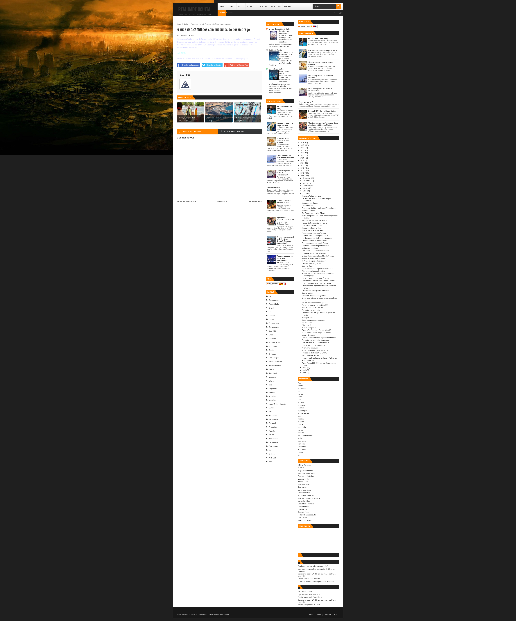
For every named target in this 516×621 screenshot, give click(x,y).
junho (305, 193)
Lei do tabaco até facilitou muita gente (317, 238)
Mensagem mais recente (186, 201)
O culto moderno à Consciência (310, 597)
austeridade (274, 304)
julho (305, 191)
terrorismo (273, 446)
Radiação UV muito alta (311, 310)
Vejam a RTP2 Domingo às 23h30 (315, 236)
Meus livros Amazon (305, 495)
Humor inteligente (309, 328)
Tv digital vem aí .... (310, 317)
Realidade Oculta (194, 9)
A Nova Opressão (304, 465)
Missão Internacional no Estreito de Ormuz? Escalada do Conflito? (285, 240)
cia (270, 312)
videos (272, 454)
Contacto (327, 614)
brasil (271, 308)
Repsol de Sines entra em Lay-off (315, 223)
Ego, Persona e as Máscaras (309, 594)
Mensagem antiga (255, 201)
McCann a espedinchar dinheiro (314, 261)
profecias (273, 427)
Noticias (263, 6)
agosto (305, 188)
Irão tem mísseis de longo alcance (285, 124)
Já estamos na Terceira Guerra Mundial (283, 140)
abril (304, 370)
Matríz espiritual (304, 493)
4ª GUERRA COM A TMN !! (312, 308)
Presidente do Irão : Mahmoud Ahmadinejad (319, 208)
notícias (272, 400)
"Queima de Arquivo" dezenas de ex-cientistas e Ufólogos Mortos (285, 221)
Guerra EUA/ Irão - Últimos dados (284, 202)
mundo (272, 393)
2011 (302, 171)
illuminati (273, 373)
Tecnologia (276, 6)
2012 (271, 296)
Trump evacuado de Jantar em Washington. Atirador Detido (285, 259)
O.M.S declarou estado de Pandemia (316, 283)
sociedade (273, 439)
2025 (302, 145)
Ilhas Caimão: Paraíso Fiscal (313, 230)
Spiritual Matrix (275, 50)
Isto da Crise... (307, 322)
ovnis (271, 408)
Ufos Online (302, 518)
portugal (272, 423)
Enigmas (231, 6)
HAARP (241, 6)
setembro (306, 186)
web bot (272, 458)
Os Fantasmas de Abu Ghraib (313, 213)
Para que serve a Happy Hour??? (315, 305)
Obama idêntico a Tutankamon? (314, 241)
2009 (302, 176)
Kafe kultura (302, 487)
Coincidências (307, 206)
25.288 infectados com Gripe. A (314, 303)
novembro (307, 181)
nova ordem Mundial (277, 404)
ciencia (272, 316)
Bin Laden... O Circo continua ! (314, 345)
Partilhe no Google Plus (239, 65)
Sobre (318, 614)
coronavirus (274, 327)
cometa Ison (274, 323)
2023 (302, 150)
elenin (271, 350)
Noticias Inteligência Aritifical (309, 498)
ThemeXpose (217, 614)
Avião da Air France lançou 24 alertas (316, 333)
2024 (302, 148)
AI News (301, 468)
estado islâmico (275, 362)
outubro (306, 183)
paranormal (273, 419)
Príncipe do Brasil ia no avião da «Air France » (320, 358)
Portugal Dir (302, 509)
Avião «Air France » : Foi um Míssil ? (316, 330)
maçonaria (273, 389)
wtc (270, 462)
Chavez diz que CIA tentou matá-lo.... (316, 343)
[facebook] (335, 13)
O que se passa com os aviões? (314, 253)
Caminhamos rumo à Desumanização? (313, 566)
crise (271, 335)
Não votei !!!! (307, 325)
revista (272, 431)
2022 (302, 153)
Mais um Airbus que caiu (311, 196)
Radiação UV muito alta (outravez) (315, 340)
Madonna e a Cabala (310, 203)
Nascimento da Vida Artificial (309, 579)
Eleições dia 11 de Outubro (312, 225)
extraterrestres (275, 366)
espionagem (274, 358)
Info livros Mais (304, 484)
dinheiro (272, 339)
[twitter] (340, 13)
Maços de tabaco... (309, 335)
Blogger (226, 614)
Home (221, 6)
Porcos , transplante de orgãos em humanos (319, 338)
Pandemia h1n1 (308, 361)
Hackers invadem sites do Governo (315, 278)
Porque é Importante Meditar (309, 605)
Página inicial (222, 201)
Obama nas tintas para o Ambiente (315, 290)
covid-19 (272, 331)
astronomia (273, 300)
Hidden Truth (303, 482)
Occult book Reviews (306, 504)
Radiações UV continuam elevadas (315, 251)
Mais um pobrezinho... (310, 248)
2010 (302, 173)
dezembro (307, 178)
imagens (272, 377)
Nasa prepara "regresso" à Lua (314, 233)
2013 (302, 166)
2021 (302, 155)
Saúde (271, 435)
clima (271, 319)
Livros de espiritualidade (279, 29)
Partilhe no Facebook (190, 65)
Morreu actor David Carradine (313, 258)
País (270, 412)
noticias (272, 396)
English (287, 6)
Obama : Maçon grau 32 (311, 263)
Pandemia (273, 415)
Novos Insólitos (304, 501)
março (305, 373)
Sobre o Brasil (307, 266)
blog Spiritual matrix (305, 471)
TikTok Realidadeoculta (307, 515)
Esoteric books (303, 479)
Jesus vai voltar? (274, 188)
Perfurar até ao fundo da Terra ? (314, 220)
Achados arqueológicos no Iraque (315, 350)
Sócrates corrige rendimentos (313, 271)
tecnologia (273, 442)
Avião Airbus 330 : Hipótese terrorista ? (317, 269)
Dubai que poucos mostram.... (313, 320)
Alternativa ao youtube (310, 348)
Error (336, 614)
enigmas (272, 354)
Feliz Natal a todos (286, 52)
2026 (302, 143)
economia (273, 346)
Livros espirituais (304, 490)
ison (270, 385)
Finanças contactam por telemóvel (315, 246)
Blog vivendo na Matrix (307, 473)
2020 (302, 158)
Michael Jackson (308, 211)
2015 (302, 160)
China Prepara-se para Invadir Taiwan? (285, 157)
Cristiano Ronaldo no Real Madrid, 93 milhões (319, 281)
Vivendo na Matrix (276, 69)
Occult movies (303, 507)
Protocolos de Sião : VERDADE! (314, 353)
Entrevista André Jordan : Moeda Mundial (318, 256)
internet (272, 381)
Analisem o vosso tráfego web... (314, 296)
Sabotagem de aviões (310, 355)
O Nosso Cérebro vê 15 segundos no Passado (316, 582)
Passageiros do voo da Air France (315, 243)
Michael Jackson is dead (311, 228)
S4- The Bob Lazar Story (318, 39)
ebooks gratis (275, 342)
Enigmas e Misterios (306, 476)
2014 (302, 163)
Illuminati (251, 6)
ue (270, 450)
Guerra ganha (307, 293)
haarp (271, 369)
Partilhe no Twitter (214, 65)
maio (305, 368)
